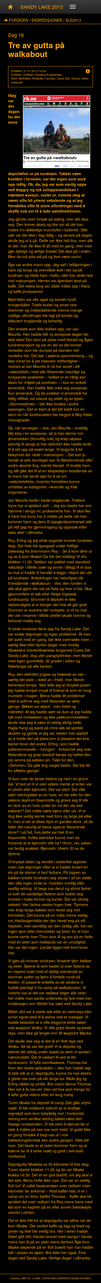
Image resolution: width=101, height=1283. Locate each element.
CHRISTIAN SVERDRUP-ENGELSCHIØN (66, 1278)
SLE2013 (73, 20)
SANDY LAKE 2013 (41, 6)
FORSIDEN (18, 20)
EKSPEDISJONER (47, 20)
